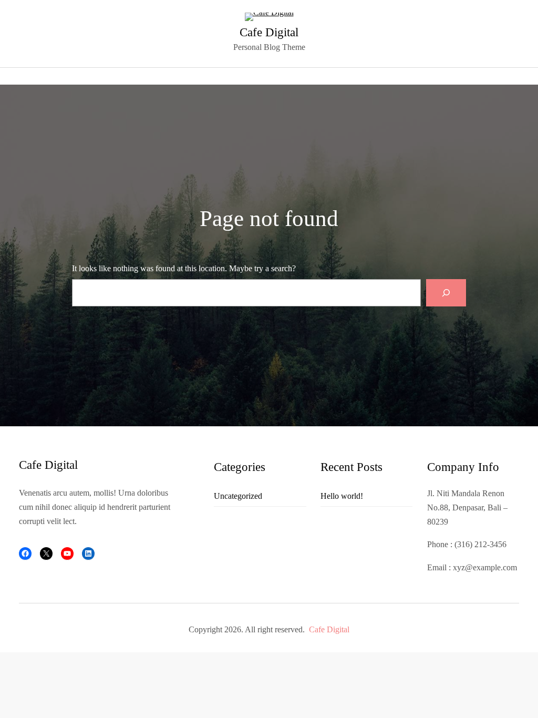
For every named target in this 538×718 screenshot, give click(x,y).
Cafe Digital (269, 32)
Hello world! (341, 495)
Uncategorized (238, 495)
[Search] (446, 292)
